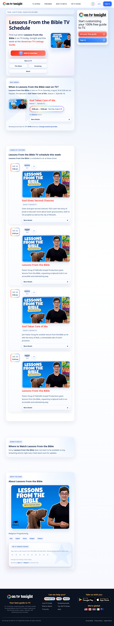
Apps (59, 609)
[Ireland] (98, 609)
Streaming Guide (63, 603)
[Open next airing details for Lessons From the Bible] (18, 104)
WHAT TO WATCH (61, 4)
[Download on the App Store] (102, 599)
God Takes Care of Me (42, 100)
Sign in (107, 4)
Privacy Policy (98, 621)
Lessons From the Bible (36, 265)
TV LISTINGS (36, 4)
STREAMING (48, 4)
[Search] (93, 4)
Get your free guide (88, 34)
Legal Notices (108, 621)
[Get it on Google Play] (86, 599)
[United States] (85, 609)
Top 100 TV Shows (64, 606)
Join (99, 4)
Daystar (34, 115)
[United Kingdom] (94, 609)
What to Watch (47, 606)
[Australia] (102, 609)
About (66, 599)
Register (26, 562)
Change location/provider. (48, 127)
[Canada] (90, 609)
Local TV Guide (17, 12)
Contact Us (49, 599)
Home (9, 12)
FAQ (59, 599)
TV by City (45, 609)
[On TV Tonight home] (92, 14)
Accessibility (89, 621)
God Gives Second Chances (38, 200)
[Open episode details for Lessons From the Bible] (46, 184)
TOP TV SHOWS (76, 4)
